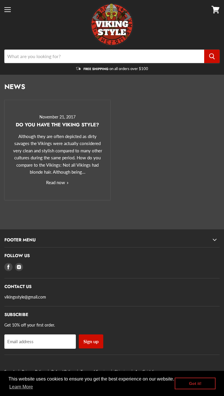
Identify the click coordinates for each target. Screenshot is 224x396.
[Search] (212, 56)
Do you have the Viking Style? (57, 124)
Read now (56, 182)
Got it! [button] (195, 383)
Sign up (91, 341)
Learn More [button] (21, 386)
